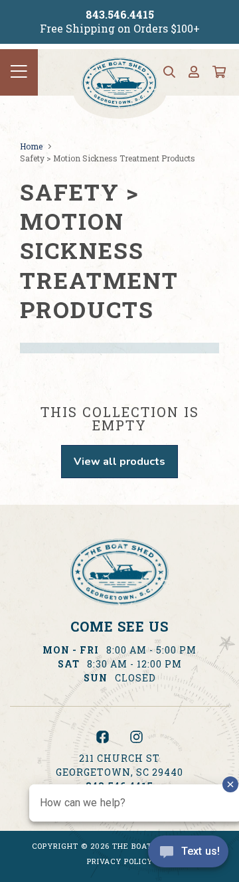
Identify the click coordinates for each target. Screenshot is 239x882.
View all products (119, 461)
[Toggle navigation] (19, 72)
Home (31, 146)
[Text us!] (188, 855)
